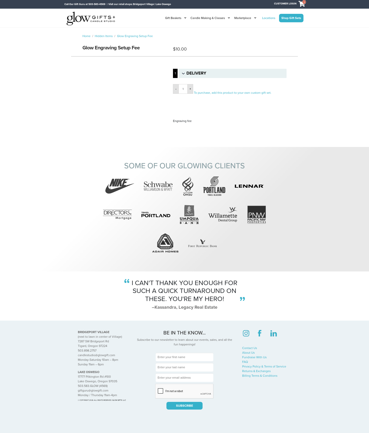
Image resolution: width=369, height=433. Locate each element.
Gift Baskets (173, 18)
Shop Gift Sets (291, 18)
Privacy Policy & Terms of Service (264, 366)
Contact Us (249, 348)
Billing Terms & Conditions (259, 376)
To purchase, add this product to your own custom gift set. (232, 93)
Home (86, 36)
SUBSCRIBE (184, 406)
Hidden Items (104, 36)
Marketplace (242, 18)
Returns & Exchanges (256, 371)
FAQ (245, 362)
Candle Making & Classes (207, 18)
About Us (248, 353)
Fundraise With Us (254, 357)
